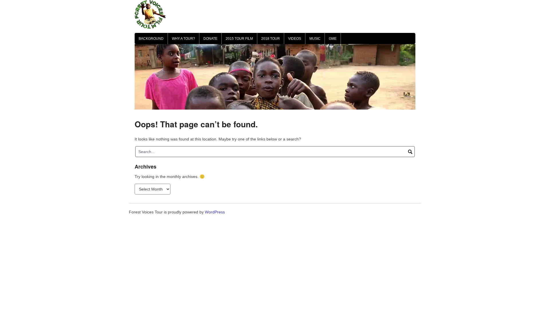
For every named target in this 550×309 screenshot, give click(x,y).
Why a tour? (183, 39)
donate (210, 39)
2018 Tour (270, 39)
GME (333, 39)
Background (151, 39)
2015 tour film (239, 39)
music (315, 39)
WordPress (215, 212)
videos (294, 39)
